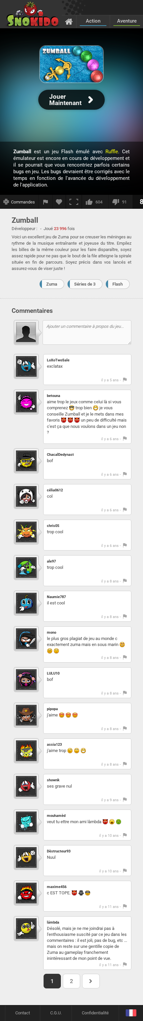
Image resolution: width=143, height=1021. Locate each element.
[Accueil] (69, 21)
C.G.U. (56, 1012)
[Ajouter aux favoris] (59, 202)
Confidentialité (95, 1012)
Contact (22, 1012)
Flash (117, 284)
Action (93, 21)
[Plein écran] (74, 202)
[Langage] (131, 1013)
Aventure (127, 21)
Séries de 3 (84, 284)
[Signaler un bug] (46, 202)
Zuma (51, 284)
